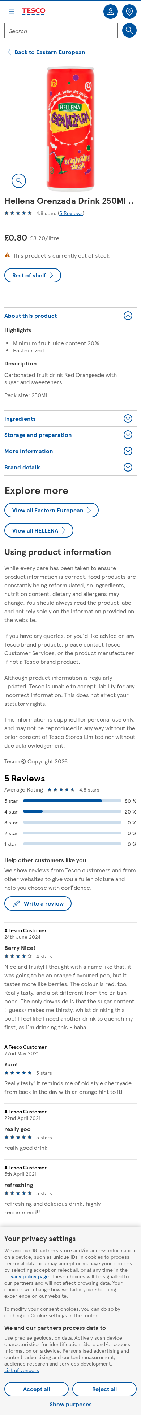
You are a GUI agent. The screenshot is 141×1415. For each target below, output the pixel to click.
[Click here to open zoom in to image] (19, 181)
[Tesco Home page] (34, 11)
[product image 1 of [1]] (70, 129)
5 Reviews (71, 212)
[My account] (110, 11)
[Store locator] (129, 11)
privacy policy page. (27, 1276)
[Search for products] (129, 30)
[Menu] (11, 11)
